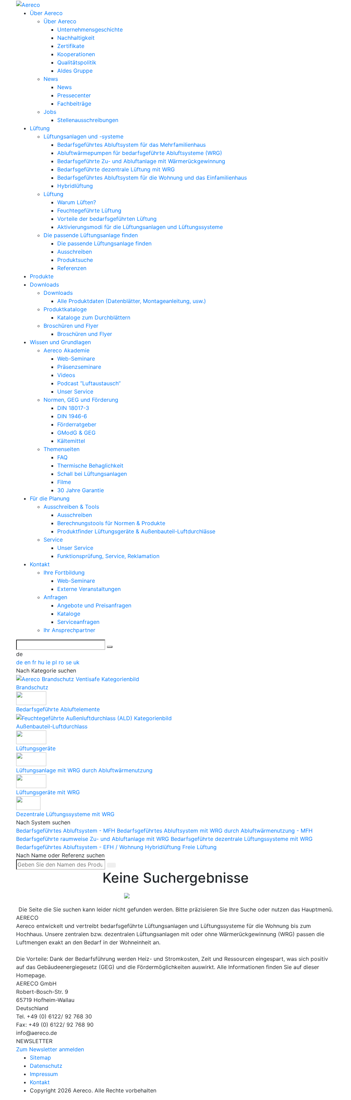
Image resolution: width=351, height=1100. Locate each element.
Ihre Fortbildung (64, 572)
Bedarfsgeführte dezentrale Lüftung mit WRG (116, 169)
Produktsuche (75, 259)
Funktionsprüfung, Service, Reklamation (108, 556)
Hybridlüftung (75, 185)
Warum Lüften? (76, 202)
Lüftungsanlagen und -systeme (83, 136)
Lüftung (40, 128)
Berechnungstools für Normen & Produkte (111, 523)
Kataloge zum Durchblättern (93, 317)
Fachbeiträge (74, 103)
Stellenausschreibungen (87, 120)
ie (49, 662)
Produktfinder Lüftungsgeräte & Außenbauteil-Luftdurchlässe (136, 531)
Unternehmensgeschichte (90, 29)
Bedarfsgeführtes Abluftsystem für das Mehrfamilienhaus (131, 144)
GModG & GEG (76, 432)
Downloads (44, 284)
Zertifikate (70, 46)
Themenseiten (62, 449)
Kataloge (68, 613)
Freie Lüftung (199, 847)
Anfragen (55, 597)
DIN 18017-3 (73, 407)
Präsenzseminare (79, 366)
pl (55, 662)
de (20, 662)
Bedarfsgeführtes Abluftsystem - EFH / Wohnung (80, 847)
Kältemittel (71, 440)
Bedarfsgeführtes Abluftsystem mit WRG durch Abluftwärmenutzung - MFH (215, 830)
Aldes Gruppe (75, 70)
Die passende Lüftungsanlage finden (91, 235)
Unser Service (75, 391)
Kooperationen (76, 54)
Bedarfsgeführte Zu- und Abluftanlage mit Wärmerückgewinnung (141, 161)
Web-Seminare (76, 358)
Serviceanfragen (78, 621)
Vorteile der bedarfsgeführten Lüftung (107, 218)
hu (42, 662)
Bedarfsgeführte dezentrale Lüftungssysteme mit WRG (242, 838)
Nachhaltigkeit (76, 37)
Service (53, 539)
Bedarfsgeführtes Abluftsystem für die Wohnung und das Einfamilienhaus (152, 177)
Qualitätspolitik (76, 62)
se (69, 662)
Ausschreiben (74, 251)
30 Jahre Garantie (80, 490)
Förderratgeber (76, 424)
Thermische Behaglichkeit (90, 465)
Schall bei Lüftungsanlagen (92, 473)
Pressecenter (74, 95)
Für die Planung (50, 498)
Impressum (44, 1074)
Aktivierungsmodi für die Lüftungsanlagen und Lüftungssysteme (140, 226)
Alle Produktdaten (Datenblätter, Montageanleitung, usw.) (131, 301)
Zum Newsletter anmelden (50, 1049)
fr (35, 662)
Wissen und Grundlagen (60, 342)
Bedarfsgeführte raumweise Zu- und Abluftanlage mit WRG (93, 838)
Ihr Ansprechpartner (69, 630)
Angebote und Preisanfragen (94, 605)
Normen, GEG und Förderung (81, 399)
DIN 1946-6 (72, 416)
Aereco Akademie (66, 350)
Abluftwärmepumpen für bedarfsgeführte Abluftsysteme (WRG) (139, 152)
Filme (64, 482)
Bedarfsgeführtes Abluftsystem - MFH (66, 830)
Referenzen (71, 268)
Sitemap (40, 1057)
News (51, 78)
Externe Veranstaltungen (89, 588)
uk (76, 662)
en (28, 662)
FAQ (62, 457)
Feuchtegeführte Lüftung (89, 210)
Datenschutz (46, 1065)
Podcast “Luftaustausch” (89, 383)
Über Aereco (46, 13)
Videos (66, 375)
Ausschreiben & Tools (71, 506)
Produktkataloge (65, 309)
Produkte (41, 276)
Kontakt (40, 564)
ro (62, 662)
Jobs (50, 111)
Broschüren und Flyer (71, 325)
